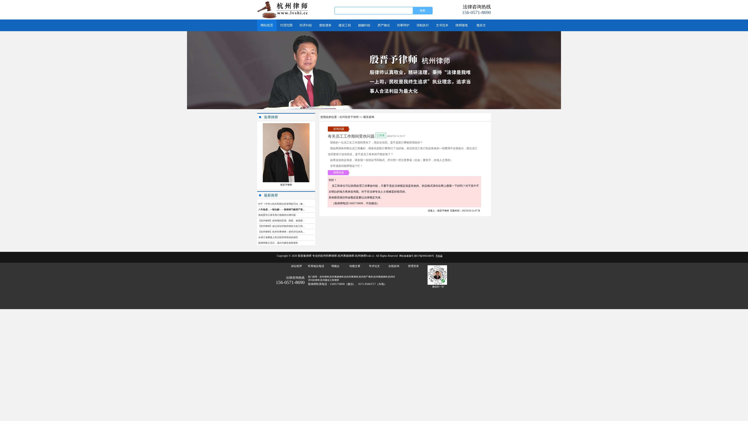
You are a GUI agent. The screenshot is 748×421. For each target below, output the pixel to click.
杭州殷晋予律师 (349, 117)
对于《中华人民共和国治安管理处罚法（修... (281, 204)
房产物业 (384, 25)
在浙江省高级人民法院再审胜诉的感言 (278, 237)
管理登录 (413, 266)
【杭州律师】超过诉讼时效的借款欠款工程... (281, 226)
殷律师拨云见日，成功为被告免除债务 (278, 242)
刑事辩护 (403, 25)
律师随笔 (461, 25)
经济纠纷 (306, 25)
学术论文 (374, 266)
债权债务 (325, 25)
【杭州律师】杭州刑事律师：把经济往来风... (281, 231)
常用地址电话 (316, 266)
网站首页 (267, 25)
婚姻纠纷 (364, 25)
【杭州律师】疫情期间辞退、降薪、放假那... (281, 220)
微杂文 (481, 25)
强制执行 (422, 25)
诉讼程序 (296, 266)
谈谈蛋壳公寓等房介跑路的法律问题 (277, 215)
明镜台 (335, 266)
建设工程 (345, 25)
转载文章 (354, 266)
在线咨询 (393, 266)
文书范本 (442, 25)
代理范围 (286, 25)
